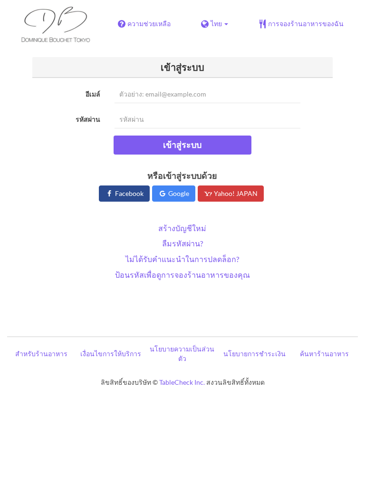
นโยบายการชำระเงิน (254, 354)
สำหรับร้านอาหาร (41, 354)
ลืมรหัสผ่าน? (182, 243)
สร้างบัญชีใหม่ (182, 228)
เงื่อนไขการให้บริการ (110, 354)
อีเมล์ (93, 94)
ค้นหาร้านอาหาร (324, 354)
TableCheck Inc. (182, 382)
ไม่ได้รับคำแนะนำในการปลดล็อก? (182, 258)
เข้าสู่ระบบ (182, 144)
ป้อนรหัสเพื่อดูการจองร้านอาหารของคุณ (182, 274)
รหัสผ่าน (88, 119)
